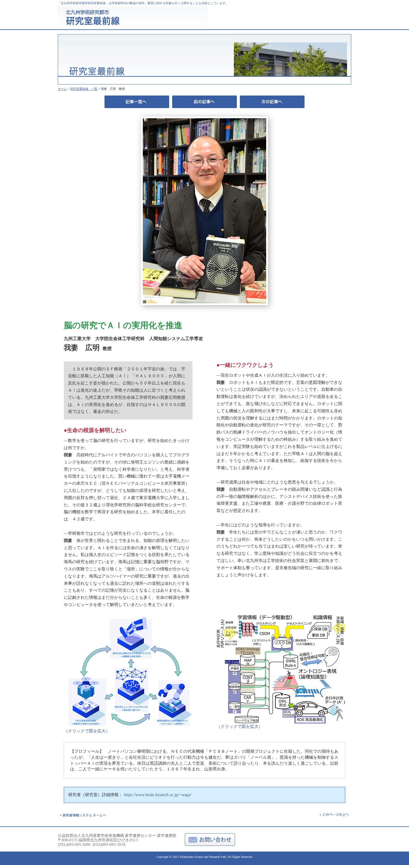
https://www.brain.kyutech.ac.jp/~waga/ (157, 795)
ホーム (62, 88)
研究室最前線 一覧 (83, 88)
